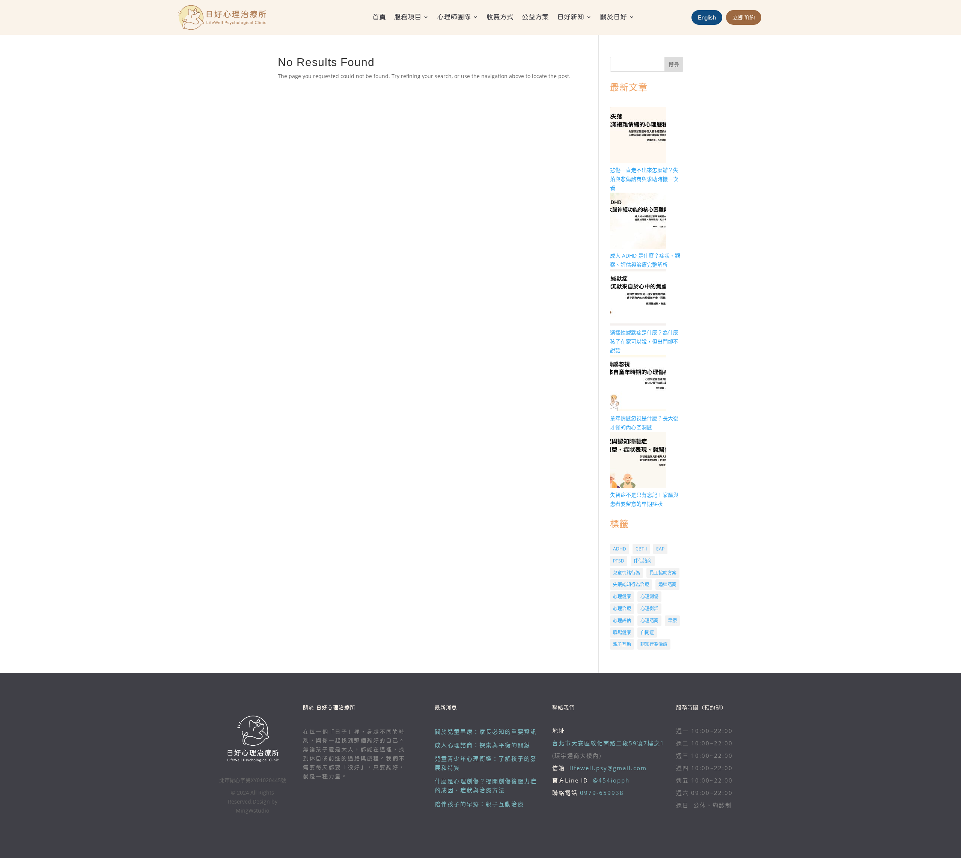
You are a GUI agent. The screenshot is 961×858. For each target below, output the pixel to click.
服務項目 (407, 17)
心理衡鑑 (649, 608)
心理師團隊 (454, 17)
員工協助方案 (662, 573)
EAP (660, 549)
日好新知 (570, 17)
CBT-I (641, 549)
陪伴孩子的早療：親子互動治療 (479, 804)
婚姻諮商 (667, 584)
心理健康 (622, 596)
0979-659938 (602, 792)
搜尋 (674, 64)
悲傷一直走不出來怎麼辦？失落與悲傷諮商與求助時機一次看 (644, 179)
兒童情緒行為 (626, 573)
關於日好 (613, 17)
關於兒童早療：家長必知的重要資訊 (486, 731)
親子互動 (622, 644)
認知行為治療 (653, 644)
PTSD (618, 561)
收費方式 (500, 17)
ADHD (619, 549)
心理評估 (622, 620)
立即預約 (743, 17)
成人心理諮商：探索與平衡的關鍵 (482, 745)
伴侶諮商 (643, 561)
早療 (672, 620)
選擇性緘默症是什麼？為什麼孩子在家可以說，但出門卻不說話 (644, 341)
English (707, 17)
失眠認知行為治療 (631, 584)
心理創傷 (649, 596)
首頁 (379, 17)
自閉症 (647, 632)
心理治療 (622, 608)
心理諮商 (649, 620)
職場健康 (622, 632)
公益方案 (535, 17)
